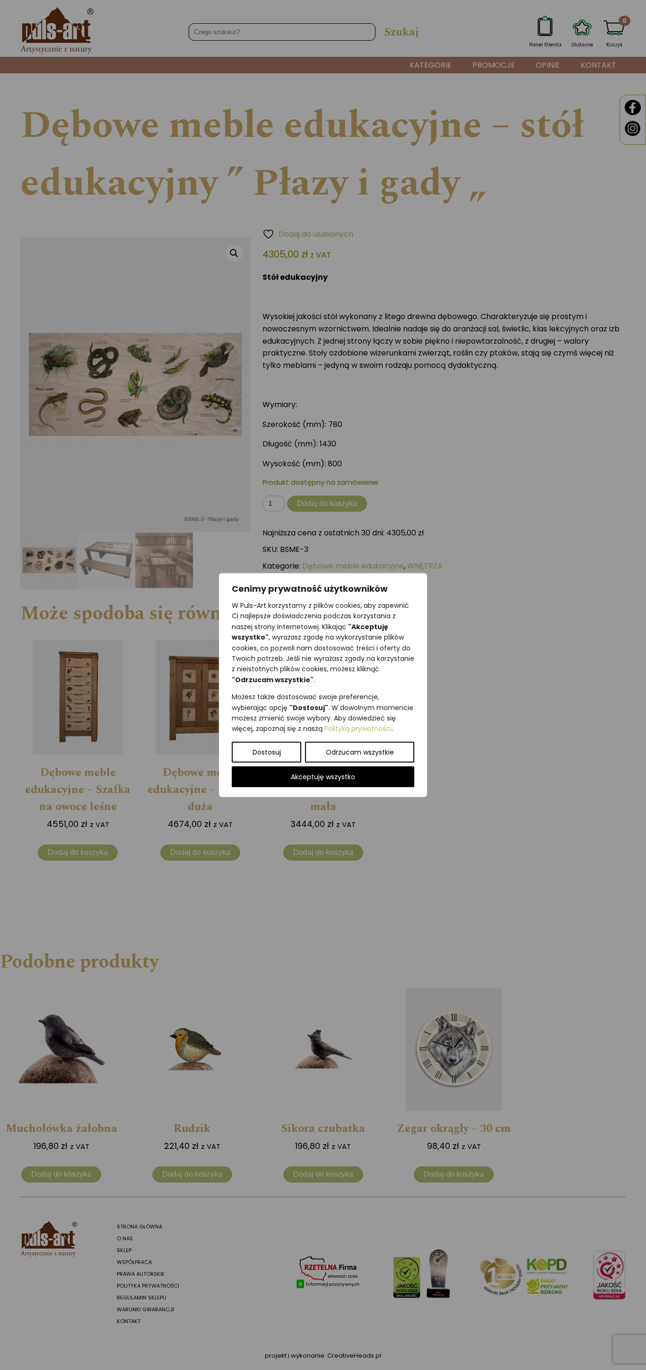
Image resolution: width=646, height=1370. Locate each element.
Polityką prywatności (358, 728)
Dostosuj (267, 751)
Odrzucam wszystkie (360, 751)
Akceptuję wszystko (323, 776)
